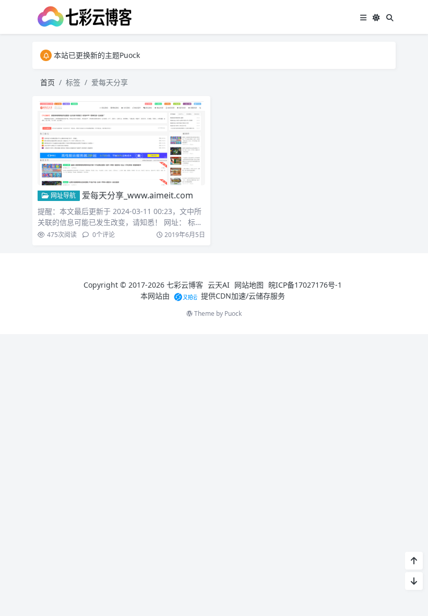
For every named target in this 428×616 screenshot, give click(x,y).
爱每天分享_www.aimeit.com (137, 195)
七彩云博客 (185, 285)
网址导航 (62, 195)
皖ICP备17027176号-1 (305, 285)
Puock (233, 313)
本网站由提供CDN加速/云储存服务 (212, 296)
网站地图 (249, 285)
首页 (47, 82)
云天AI (219, 285)
